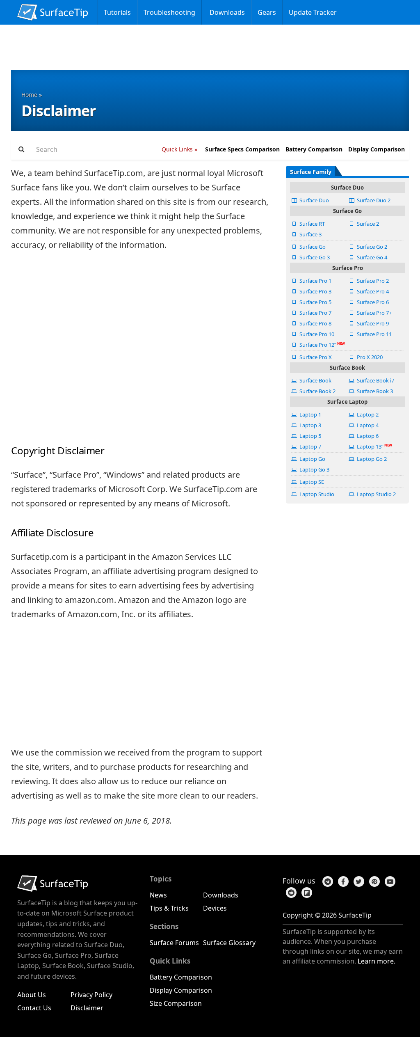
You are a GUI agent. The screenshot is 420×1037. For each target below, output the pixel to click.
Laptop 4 (367, 425)
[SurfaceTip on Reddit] (290, 891)
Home (29, 94)
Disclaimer (87, 1007)
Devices (215, 908)
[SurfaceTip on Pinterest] (373, 881)
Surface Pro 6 (372, 302)
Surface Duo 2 (373, 200)
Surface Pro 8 (314, 323)
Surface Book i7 (375, 380)
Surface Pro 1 (314, 280)
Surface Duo (313, 200)
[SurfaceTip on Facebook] (342, 881)
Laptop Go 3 (313, 469)
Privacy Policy (91, 994)
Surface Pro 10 (316, 334)
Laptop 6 (367, 436)
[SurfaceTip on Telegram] (326, 881)
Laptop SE (311, 481)
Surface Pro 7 (314, 312)
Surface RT (311, 223)
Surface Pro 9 (372, 323)
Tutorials (117, 12)
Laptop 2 (367, 414)
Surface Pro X (315, 357)
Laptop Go (311, 458)
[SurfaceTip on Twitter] (357, 881)
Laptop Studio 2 (376, 494)
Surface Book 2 (317, 391)
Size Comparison (176, 1003)
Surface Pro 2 (372, 280)
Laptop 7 (309, 446)
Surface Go (312, 246)
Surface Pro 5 (314, 302)
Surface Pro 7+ (374, 312)
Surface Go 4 (371, 257)
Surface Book (314, 380)
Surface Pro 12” (317, 344)
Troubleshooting (169, 12)
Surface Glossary (229, 942)
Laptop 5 (309, 436)
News (158, 895)
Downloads (226, 12)
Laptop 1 (309, 414)
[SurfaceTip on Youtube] (388, 881)
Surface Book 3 (374, 391)
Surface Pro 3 (314, 291)
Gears (267, 12)
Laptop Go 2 (371, 458)
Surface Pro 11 (374, 334)
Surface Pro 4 (372, 291)
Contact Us (34, 1007)
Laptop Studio (316, 494)
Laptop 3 (309, 425)
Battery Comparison (313, 149)
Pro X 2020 (369, 357)
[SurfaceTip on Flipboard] (305, 891)
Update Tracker (313, 12)
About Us (31, 994)
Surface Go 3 (314, 257)
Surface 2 (367, 223)
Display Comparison (376, 149)
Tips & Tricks (169, 908)
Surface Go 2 (371, 246)
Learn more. (376, 961)
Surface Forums (174, 942)
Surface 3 (310, 234)
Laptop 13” (369, 446)
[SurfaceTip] (53, 9)
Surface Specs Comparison (242, 149)
